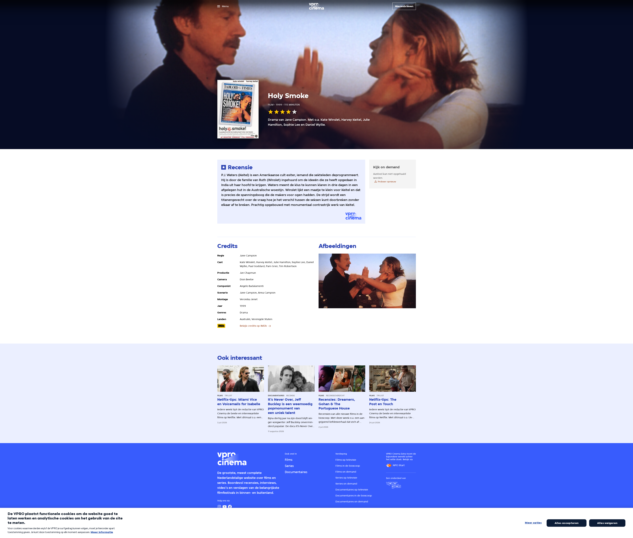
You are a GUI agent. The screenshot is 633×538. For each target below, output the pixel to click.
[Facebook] (230, 507)
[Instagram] (219, 507)
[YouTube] (225, 507)
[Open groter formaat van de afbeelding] (367, 281)
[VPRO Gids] (393, 485)
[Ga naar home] (316, 6)
